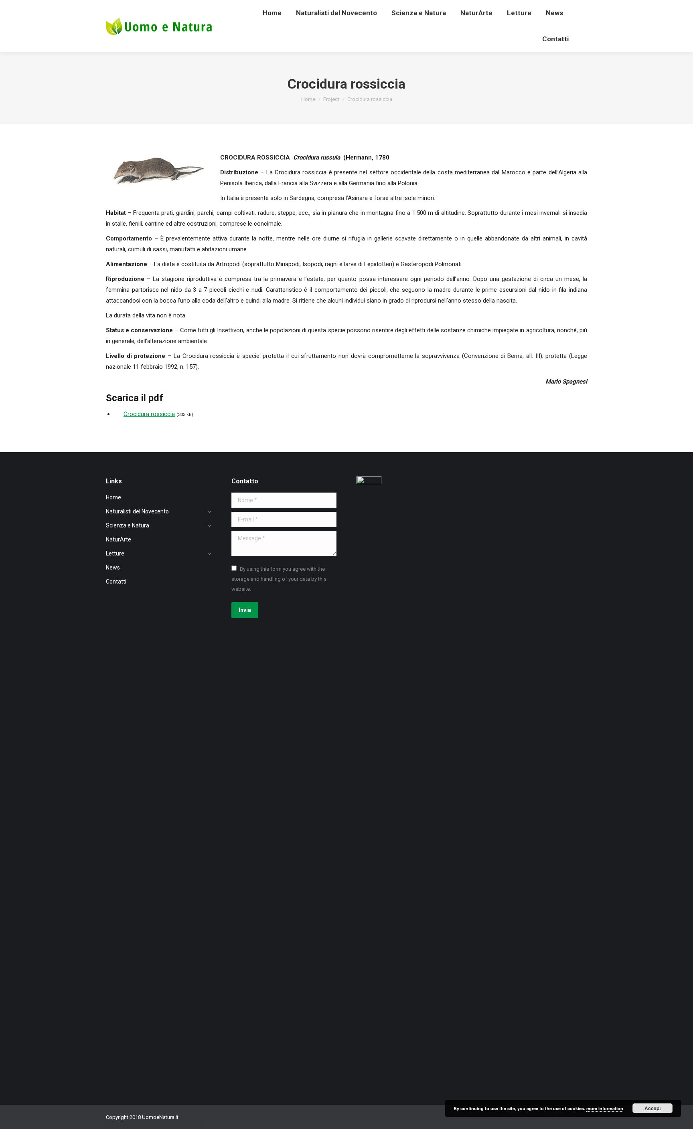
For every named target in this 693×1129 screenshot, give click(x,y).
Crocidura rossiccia (149, 414)
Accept (652, 1108)
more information (604, 1108)
